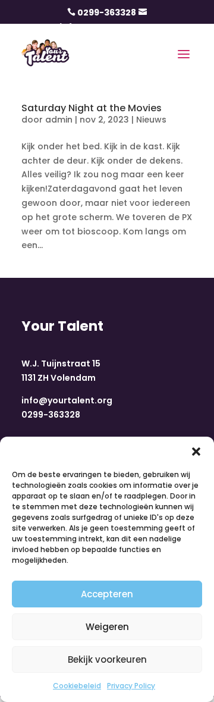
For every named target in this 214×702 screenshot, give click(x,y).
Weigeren (107, 626)
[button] (196, 451)
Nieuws (151, 120)
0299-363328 (106, 12)
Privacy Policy (131, 686)
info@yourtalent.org (66, 400)
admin (59, 120)
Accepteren (107, 594)
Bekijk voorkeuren (107, 659)
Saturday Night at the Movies (91, 108)
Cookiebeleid (77, 686)
